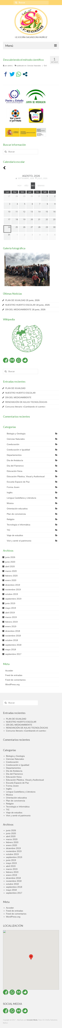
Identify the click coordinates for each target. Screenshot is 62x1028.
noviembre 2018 (13, 635)
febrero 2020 (11, 575)
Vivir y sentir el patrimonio (19, 541)
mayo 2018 (10, 649)
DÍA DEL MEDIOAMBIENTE (18, 309)
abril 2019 (10, 612)
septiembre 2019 (13, 599)
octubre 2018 (11, 640)
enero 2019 (10, 626)
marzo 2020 (11, 571)
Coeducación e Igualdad (18, 449)
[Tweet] (12, 74)
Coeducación (13, 444)
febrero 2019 (11, 622)
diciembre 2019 (12, 585)
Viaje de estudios (15, 535)
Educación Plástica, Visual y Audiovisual (26, 476)
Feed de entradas (13, 675)
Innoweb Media (32, 1020)
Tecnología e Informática (18, 524)
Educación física (14, 471)
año (26, 185)
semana (41, 185)
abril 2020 (10, 566)
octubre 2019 (11, 594)
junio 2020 (10, 562)
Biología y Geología (16, 433)
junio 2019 (10, 603)
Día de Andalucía (15, 460)
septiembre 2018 (13, 645)
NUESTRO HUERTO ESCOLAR (20, 305)
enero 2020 (10, 580)
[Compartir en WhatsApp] (18, 74)
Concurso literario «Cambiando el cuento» (25, 406)
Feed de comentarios (15, 680)
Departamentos (14, 455)
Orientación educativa (17, 508)
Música (10, 503)
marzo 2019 (11, 617)
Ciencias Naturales (34, 66)
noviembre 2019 (13, 589)
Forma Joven (13, 487)
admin (10, 66)
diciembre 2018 (12, 631)
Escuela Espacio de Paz (18, 482)
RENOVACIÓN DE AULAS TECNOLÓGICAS (26, 402)
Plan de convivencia (16, 514)
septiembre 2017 (13, 654)
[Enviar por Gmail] (12, 360)
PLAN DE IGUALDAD (15, 300)
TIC (8, 530)
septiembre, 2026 (26, 178)
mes (33, 185)
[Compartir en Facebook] (5, 74)
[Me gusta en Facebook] (25, 360)
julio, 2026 (42, 178)
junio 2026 (10, 557)
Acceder (9, 670)
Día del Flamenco (15, 466)
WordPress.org (12, 684)
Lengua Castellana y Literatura (21, 498)
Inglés (9, 492)
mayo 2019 (10, 608)
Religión (10, 519)
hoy (20, 185)
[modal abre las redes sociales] (25, 74)
